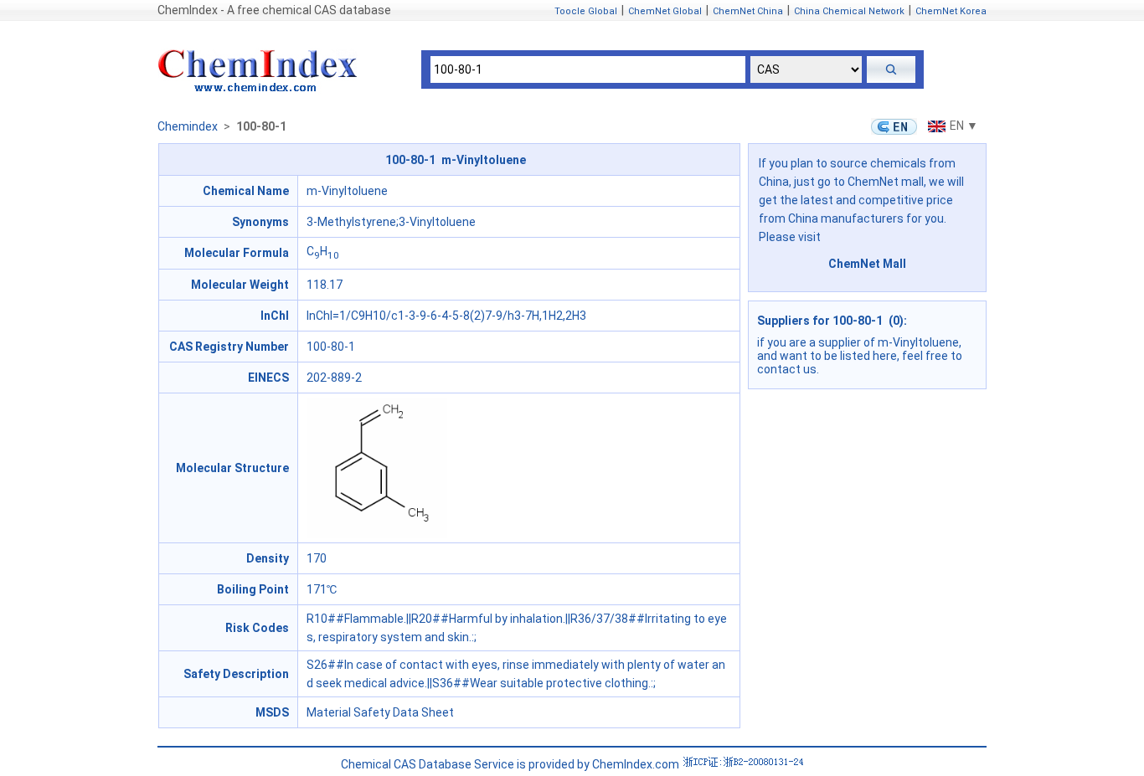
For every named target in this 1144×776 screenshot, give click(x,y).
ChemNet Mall (867, 263)
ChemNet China (748, 11)
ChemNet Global (665, 11)
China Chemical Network (849, 11)
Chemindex (187, 126)
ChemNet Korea (951, 11)
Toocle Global (585, 11)
